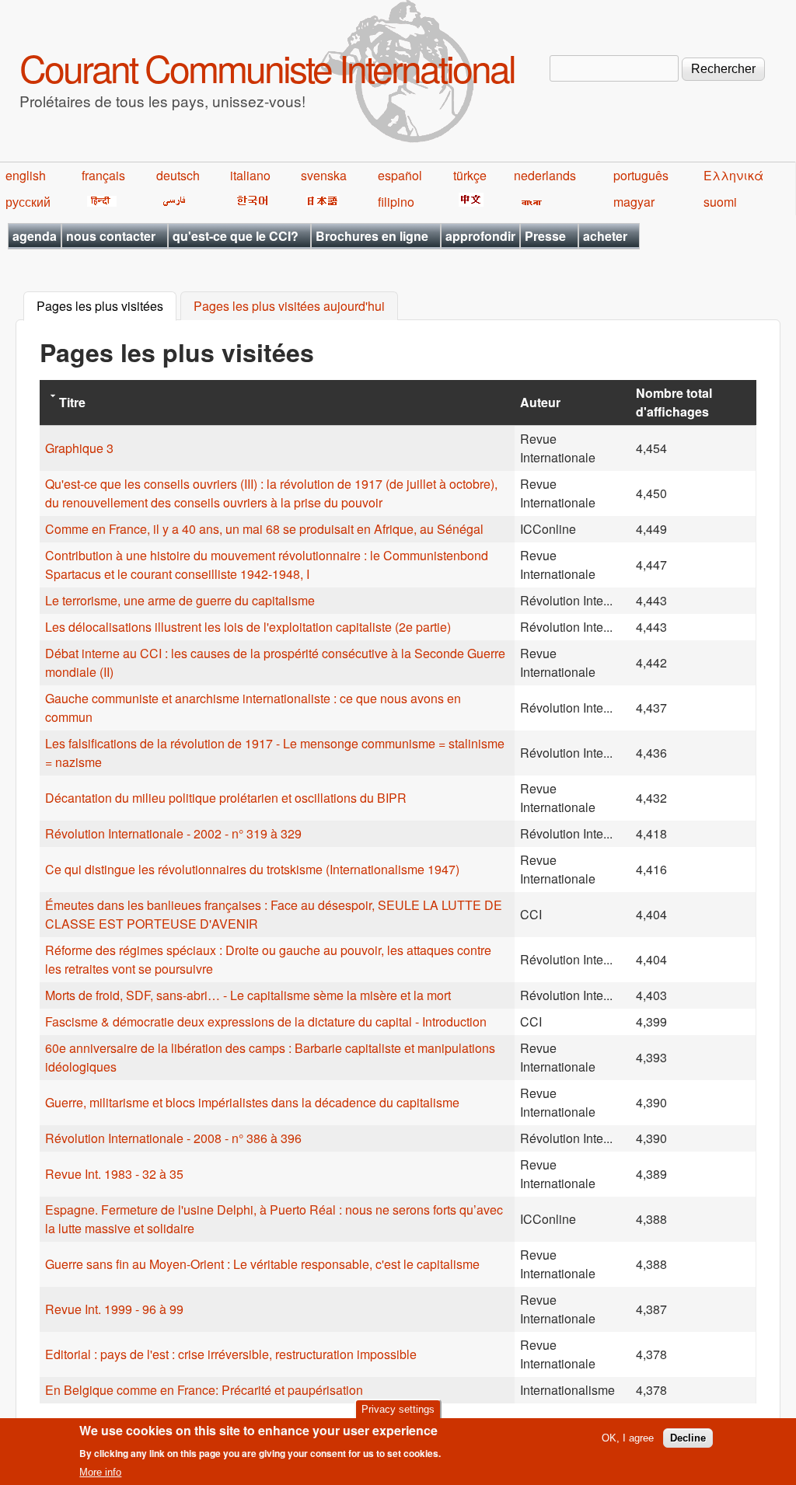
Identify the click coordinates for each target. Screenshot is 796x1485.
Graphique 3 (79, 448)
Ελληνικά (733, 175)
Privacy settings (398, 1409)
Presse (545, 236)
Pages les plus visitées (106, 306)
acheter (605, 236)
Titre (72, 402)
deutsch (178, 175)
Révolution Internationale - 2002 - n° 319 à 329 (173, 833)
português (641, 175)
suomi (720, 202)
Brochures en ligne (372, 236)
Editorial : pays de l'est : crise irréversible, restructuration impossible (231, 1354)
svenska (324, 175)
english (25, 175)
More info (100, 1472)
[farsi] (171, 202)
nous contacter (110, 236)
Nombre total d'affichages (674, 402)
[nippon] (320, 202)
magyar (634, 202)
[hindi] (99, 202)
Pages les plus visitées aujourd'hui (289, 306)
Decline (688, 1438)
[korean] (249, 202)
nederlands (545, 175)
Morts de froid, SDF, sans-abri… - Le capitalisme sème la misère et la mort (248, 995)
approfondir (480, 236)
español (400, 175)
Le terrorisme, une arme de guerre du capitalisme (180, 600)
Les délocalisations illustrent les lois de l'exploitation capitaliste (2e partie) (248, 627)
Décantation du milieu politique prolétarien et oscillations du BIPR (226, 798)
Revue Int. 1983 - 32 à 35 (114, 1174)
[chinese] (468, 202)
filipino (396, 202)
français (103, 175)
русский (28, 202)
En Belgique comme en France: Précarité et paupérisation (204, 1390)
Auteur (540, 402)
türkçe (470, 175)
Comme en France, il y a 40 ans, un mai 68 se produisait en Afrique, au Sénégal (264, 529)
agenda (34, 236)
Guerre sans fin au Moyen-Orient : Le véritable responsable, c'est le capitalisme (262, 1264)
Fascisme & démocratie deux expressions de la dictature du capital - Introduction (266, 1021)
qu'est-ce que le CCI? (235, 236)
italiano (250, 175)
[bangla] (529, 202)
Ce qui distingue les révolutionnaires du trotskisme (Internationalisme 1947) (252, 869)
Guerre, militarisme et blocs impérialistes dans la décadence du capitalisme (252, 1102)
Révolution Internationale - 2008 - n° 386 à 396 (173, 1138)
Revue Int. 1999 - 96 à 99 (114, 1309)
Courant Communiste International (267, 67)
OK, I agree (628, 1438)
